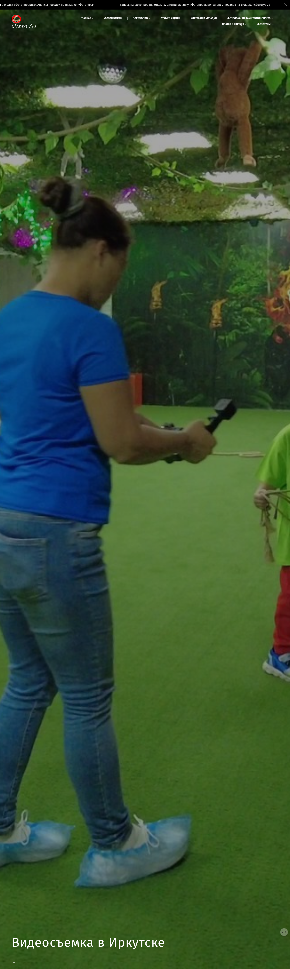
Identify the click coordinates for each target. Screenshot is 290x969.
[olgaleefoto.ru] (24, 21)
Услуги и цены (170, 18)
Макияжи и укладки (204, 18)
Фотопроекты (113, 18)
